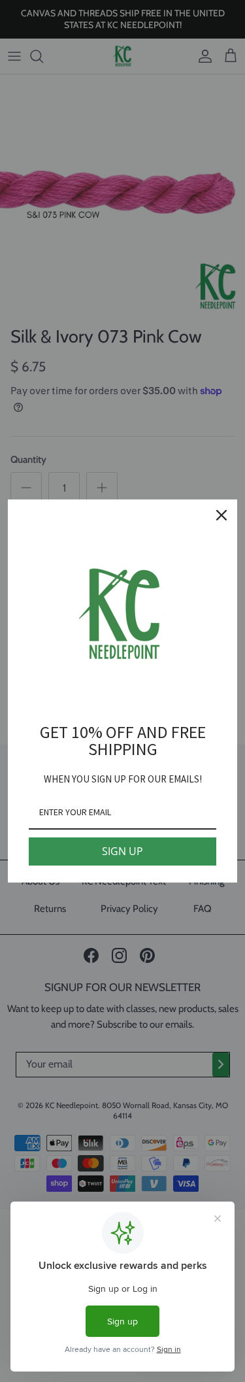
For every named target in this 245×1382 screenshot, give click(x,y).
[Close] (221, 515)
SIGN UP (122, 851)
